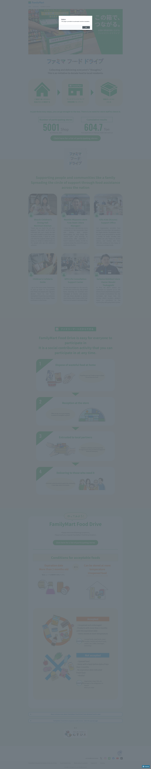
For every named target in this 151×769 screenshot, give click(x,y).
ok (86, 27)
